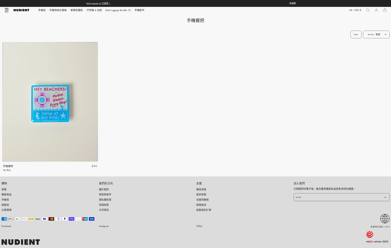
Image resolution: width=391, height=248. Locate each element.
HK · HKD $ (355, 10)
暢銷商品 (6, 194)
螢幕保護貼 (76, 10)
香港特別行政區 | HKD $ (380, 227)
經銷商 (5, 204)
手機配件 (139, 10)
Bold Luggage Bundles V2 (118, 10)
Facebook (6, 226)
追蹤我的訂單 (203, 210)
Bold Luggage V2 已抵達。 (98, 3)
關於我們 (104, 189)
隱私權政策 (105, 199)
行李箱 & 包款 (94, 10)
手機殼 (42, 10)
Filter (356, 34)
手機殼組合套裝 (58, 10)
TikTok (199, 226)
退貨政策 (201, 194)
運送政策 (201, 189)
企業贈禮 (6, 210)
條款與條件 (105, 194)
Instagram (104, 226)
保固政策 (104, 204)
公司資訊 (104, 210)
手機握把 (8, 166)
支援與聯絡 (202, 199)
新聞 (4, 189)
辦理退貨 (201, 204)
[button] (6, 10)
